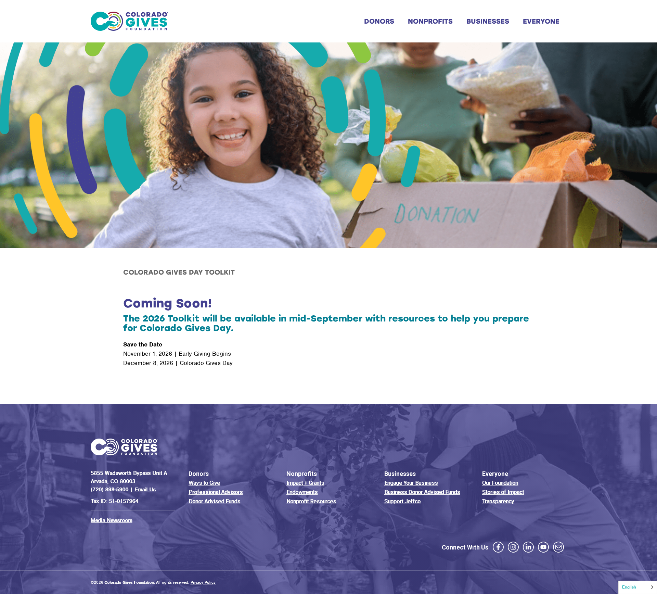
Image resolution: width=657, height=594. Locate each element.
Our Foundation (500, 483)
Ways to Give (204, 483)
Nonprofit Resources (311, 501)
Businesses (487, 21)
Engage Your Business (411, 483)
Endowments (302, 492)
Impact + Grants (305, 483)
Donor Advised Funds (214, 501)
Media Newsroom (111, 520)
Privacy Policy (203, 582)
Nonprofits (430, 21)
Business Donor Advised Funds (422, 492)
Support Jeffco (402, 501)
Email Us (145, 489)
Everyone (541, 21)
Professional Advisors (216, 492)
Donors (379, 21)
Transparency (498, 501)
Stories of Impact (503, 492)
